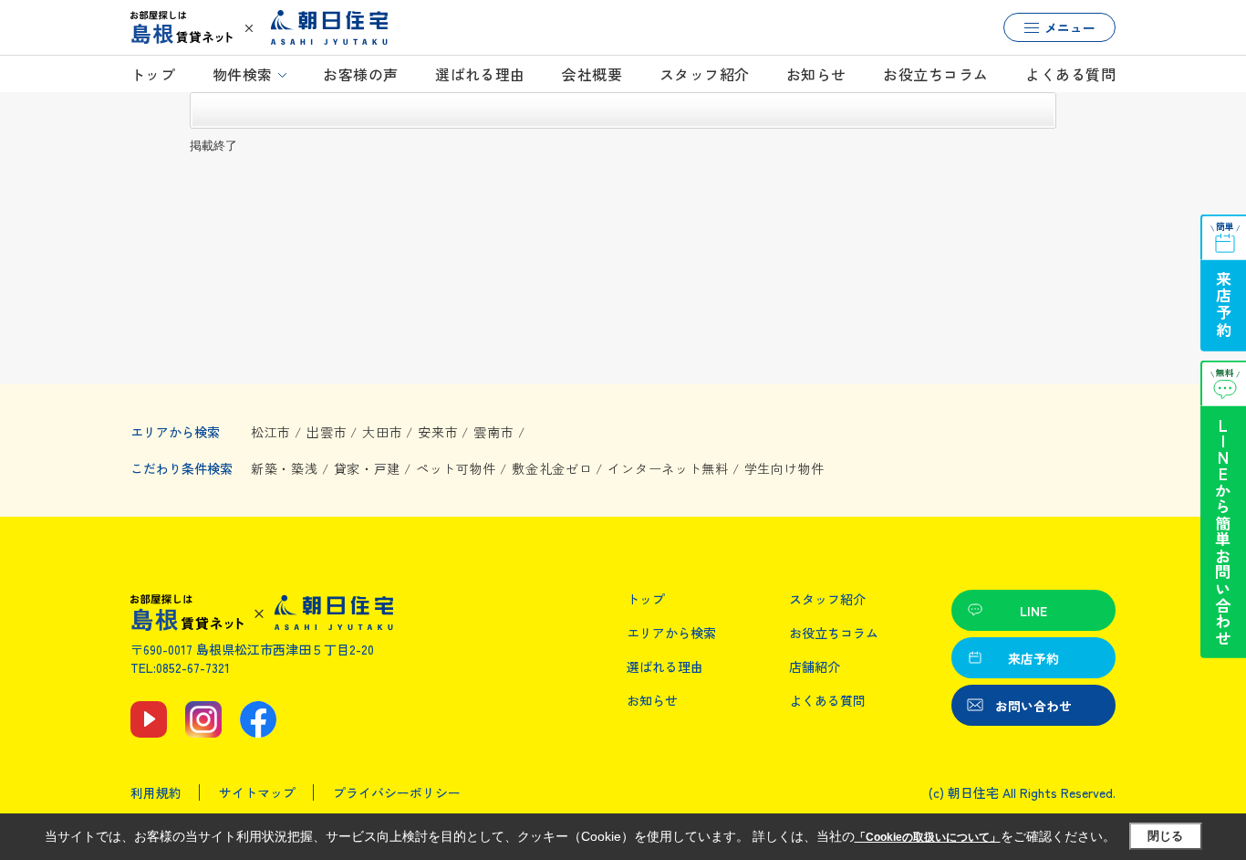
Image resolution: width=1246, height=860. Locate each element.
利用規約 (156, 792)
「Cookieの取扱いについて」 (928, 837)
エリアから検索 (671, 633)
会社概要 (592, 74)
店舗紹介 (814, 666)
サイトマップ (257, 792)
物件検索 (243, 74)
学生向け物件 (784, 468)
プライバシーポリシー (397, 792)
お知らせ (816, 74)
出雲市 (326, 432)
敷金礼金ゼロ (552, 468)
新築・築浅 (284, 468)
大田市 (382, 432)
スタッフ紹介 (704, 74)
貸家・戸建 (367, 468)
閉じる (1165, 836)
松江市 (271, 432)
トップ (152, 74)
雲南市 (493, 432)
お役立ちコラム (935, 74)
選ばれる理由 (480, 74)
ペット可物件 (456, 468)
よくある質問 (1070, 74)
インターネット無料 (667, 468)
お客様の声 (360, 74)
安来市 (438, 432)
